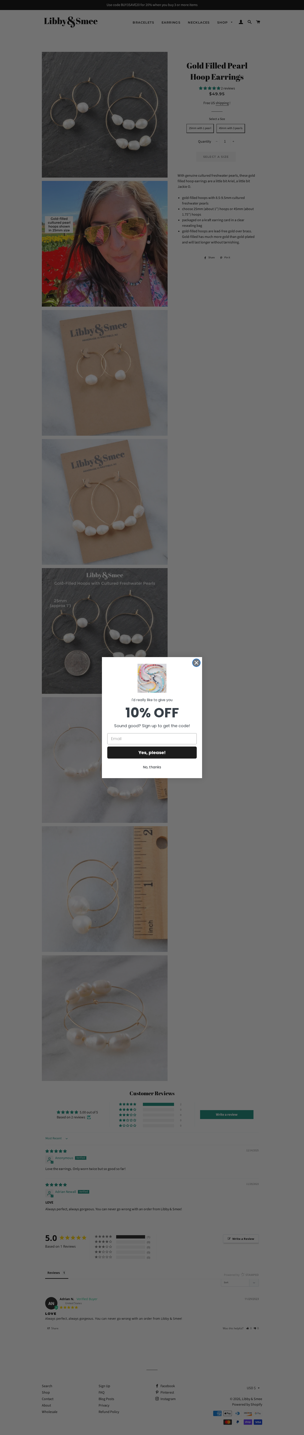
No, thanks (152, 767)
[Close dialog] (196, 663)
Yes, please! (152, 752)
